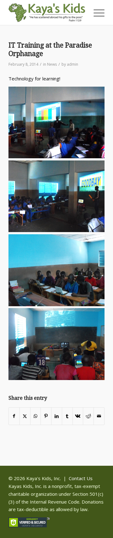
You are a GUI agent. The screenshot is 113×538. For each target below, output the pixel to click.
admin (72, 64)
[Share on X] (25, 416)
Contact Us (81, 478)
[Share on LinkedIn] (56, 416)
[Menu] (96, 12)
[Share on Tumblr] (67, 416)
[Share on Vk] (78, 416)
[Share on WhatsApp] (35, 416)
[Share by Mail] (99, 416)
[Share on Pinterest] (46, 416)
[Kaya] (46, 12)
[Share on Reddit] (88, 416)
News (52, 64)
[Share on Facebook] (14, 416)
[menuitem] (96, 12)
